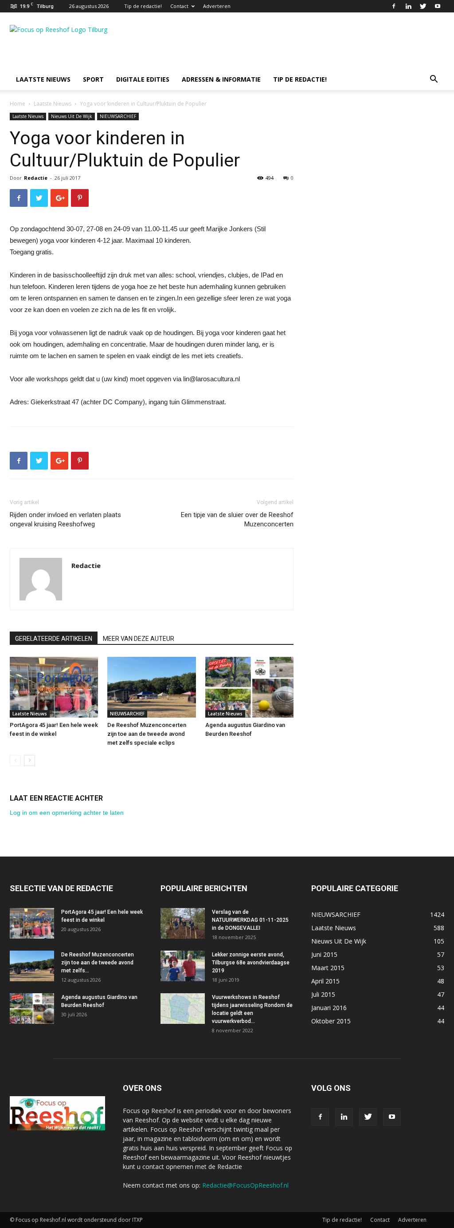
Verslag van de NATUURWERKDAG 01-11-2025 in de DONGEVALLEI (250, 920)
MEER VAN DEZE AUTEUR (138, 638)
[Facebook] (393, 6)
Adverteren (217, 6)
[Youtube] (437, 6)
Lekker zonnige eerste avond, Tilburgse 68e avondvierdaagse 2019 (251, 963)
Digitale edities (142, 79)
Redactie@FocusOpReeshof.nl (245, 1185)
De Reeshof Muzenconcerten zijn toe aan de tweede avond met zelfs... (97, 963)
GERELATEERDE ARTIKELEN (53, 638)
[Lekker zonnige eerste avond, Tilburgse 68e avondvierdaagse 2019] (182, 966)
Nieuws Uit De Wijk (71, 116)
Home (17, 103)
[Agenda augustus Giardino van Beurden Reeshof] (249, 687)
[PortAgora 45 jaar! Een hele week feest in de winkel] (54, 687)
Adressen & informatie (221, 79)
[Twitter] (423, 6)
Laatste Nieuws (52, 103)
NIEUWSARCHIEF (118, 116)
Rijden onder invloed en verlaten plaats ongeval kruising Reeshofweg (65, 519)
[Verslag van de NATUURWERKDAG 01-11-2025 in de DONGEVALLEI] (182, 923)
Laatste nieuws (43, 79)
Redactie (35, 177)
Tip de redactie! (143, 6)
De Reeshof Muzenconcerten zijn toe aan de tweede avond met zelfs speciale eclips (146, 734)
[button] (433, 80)
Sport (93, 79)
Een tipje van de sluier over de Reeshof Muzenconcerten (237, 519)
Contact (179, 6)
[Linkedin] (408, 6)
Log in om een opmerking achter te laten (67, 812)
